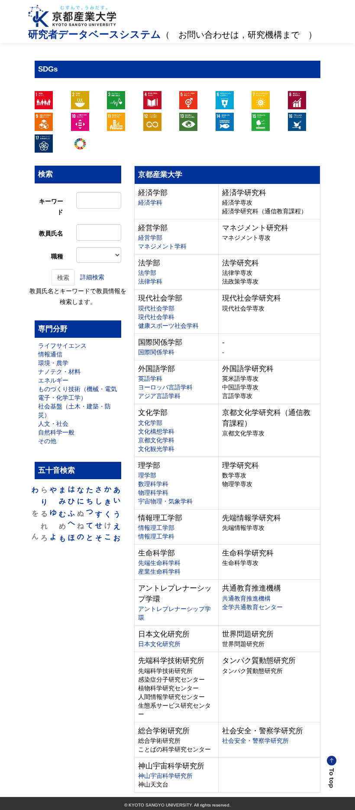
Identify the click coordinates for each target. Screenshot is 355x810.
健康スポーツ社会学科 (168, 325)
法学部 (147, 272)
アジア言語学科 (159, 395)
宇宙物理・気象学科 (165, 501)
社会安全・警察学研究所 (255, 740)
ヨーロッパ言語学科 (165, 387)
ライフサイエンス (62, 345)
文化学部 (150, 422)
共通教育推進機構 (246, 598)
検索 (63, 277)
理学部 (147, 475)
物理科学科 (153, 492)
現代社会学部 (156, 308)
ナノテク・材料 (59, 371)
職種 (57, 256)
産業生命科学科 (159, 571)
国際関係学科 (156, 352)
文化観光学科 (156, 448)
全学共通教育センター (252, 607)
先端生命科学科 (159, 562)
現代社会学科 (156, 317)
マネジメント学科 (162, 246)
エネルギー (53, 380)
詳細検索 (92, 276)
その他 (47, 441)
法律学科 (150, 281)
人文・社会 (53, 423)
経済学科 (150, 202)
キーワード (51, 207)
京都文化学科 (156, 440)
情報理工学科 (156, 536)
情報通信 (50, 354)
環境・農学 (53, 362)
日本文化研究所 (159, 643)
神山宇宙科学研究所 (165, 775)
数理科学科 (153, 483)
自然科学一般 (56, 432)
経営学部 (150, 237)
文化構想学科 (156, 431)
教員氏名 (51, 233)
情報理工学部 (156, 527)
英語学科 (150, 378)
